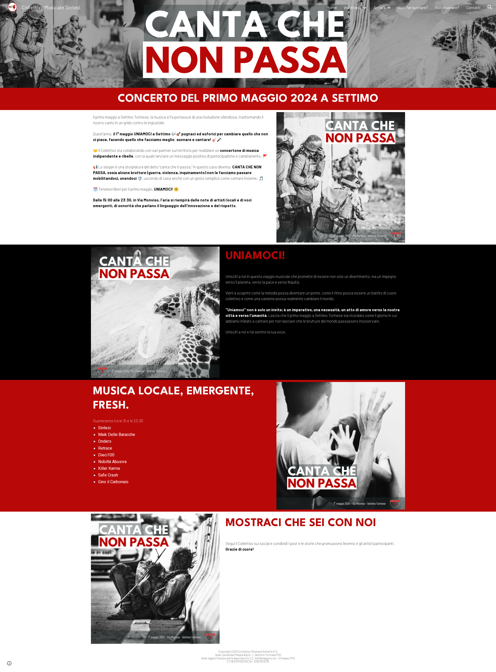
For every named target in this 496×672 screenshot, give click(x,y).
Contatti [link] (473, 7)
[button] (490, 7)
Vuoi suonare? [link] (447, 7)
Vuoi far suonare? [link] (413, 7)
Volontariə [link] (352, 7)
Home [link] (332, 7)
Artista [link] (380, 7)
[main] (248, 99)
